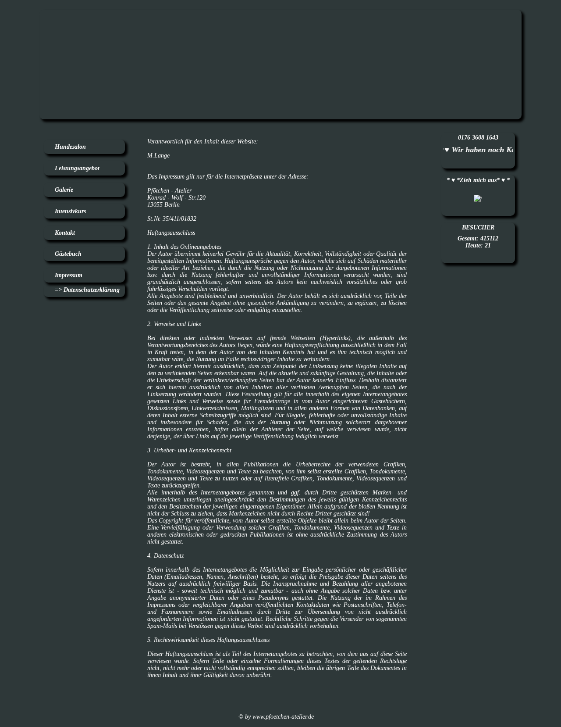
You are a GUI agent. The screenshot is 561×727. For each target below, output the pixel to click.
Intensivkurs (70, 211)
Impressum (68, 275)
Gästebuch (68, 254)
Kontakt (65, 232)
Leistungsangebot (77, 168)
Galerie (64, 189)
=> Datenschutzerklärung (87, 290)
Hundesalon (70, 146)
